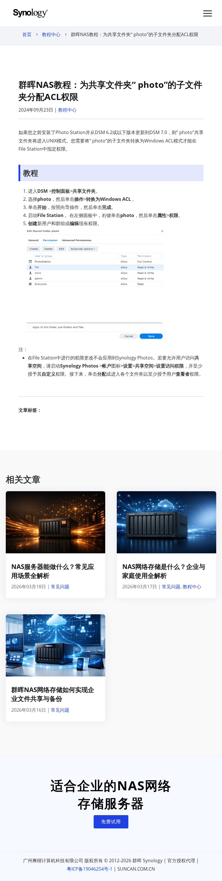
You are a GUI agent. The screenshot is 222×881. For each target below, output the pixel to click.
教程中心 (51, 34)
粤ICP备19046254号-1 (89, 869)
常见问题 (60, 586)
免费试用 (111, 821)
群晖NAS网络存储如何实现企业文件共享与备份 (52, 694)
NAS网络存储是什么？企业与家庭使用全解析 (163, 571)
